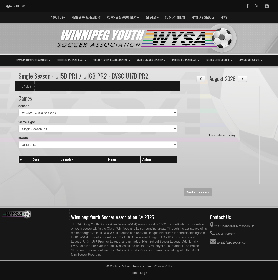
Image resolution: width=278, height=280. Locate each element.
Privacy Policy (163, 266)
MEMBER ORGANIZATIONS (86, 17)
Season (24, 106)
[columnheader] (25, 159)
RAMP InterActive (118, 266)
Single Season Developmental (110, 60)
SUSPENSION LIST (175, 17)
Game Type (26, 122)
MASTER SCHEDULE (203, 17)
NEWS (224, 17)
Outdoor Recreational (70, 60)
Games (26, 86)
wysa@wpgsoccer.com (232, 242)
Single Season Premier (150, 60)
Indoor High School (218, 60)
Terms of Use (141, 266)
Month (23, 138)
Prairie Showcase (249, 60)
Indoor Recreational (184, 60)
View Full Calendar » (197, 192)
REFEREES (150, 17)
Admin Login (139, 272)
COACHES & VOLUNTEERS (122, 17)
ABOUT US (57, 17)
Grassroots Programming (32, 60)
